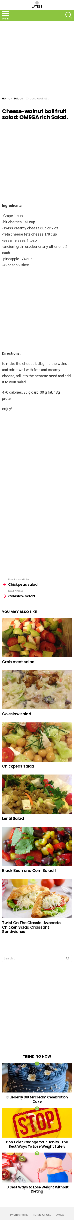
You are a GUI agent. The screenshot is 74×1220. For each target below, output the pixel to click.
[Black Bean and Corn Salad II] (37, 846)
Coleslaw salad (16, 714)
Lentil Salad (13, 818)
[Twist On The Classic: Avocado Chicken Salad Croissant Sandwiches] (37, 898)
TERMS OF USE (42, 1215)
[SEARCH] (68, 15)
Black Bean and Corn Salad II (29, 870)
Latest (37, 6)
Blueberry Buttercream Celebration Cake (37, 1099)
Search (68, 959)
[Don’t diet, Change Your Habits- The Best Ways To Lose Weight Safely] (37, 1123)
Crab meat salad (18, 662)
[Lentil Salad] (37, 794)
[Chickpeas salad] (37, 742)
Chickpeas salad (18, 766)
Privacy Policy (19, 1215)
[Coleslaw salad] (37, 689)
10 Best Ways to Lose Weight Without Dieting (36, 1189)
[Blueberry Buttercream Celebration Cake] (37, 1078)
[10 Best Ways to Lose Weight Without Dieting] (37, 1167)
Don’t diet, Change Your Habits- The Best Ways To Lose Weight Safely (37, 1144)
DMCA (60, 1215)
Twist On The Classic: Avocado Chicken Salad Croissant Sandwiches (31, 927)
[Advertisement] (37, 58)
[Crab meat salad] (37, 637)
